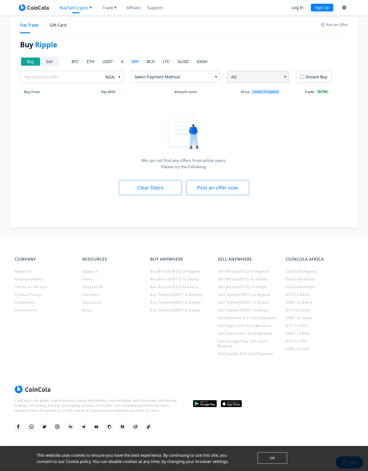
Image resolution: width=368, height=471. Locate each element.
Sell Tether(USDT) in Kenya (243, 310)
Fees (86, 279)
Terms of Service (31, 287)
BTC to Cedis (298, 310)
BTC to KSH (296, 326)
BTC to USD (296, 341)
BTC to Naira (298, 295)
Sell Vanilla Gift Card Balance (245, 354)
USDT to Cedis (299, 318)
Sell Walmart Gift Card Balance (247, 318)
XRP (135, 61)
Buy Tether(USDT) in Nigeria (176, 295)
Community (25, 302)
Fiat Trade (29, 25)
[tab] (29, 25)
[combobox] (173, 77)
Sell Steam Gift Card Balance (245, 334)
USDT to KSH (298, 334)
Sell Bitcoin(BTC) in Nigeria (243, 271)
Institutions (26, 310)
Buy (30, 61)
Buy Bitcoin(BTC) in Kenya (174, 287)
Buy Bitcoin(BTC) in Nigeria (175, 271)
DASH (202, 61)
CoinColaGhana (300, 279)
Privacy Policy (28, 295)
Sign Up (322, 7)
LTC (166, 61)
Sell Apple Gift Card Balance (244, 326)
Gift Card (58, 25)
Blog (86, 310)
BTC (75, 61)
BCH (151, 61)
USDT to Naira (299, 302)
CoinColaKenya (300, 287)
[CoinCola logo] (34, 8)
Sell (49, 61)
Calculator (92, 302)
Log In (297, 7)
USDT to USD (297, 349)
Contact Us (92, 287)
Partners (90, 295)
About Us (23, 271)
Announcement (29, 279)
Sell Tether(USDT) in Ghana (243, 302)
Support (90, 271)
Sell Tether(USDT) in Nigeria (244, 295)
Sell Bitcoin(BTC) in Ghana (242, 279)
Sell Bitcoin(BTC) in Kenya (242, 287)
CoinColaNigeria (301, 271)
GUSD (183, 61)
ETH (90, 61)
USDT (107, 61)
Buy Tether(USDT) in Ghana (175, 302)
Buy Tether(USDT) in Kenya (175, 310)
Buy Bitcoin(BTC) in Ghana (174, 279)
